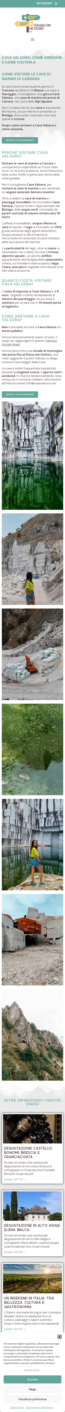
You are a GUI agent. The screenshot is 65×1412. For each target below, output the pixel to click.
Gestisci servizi (31, 1370)
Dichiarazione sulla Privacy (39, 1407)
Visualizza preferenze (32, 1399)
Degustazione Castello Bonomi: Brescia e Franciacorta (28, 1153)
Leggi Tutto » (14, 1179)
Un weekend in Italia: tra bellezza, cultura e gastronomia (29, 1303)
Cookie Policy (17, 1407)
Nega (32, 1389)
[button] (59, 1337)
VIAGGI (32, 1104)
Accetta (32, 1379)
